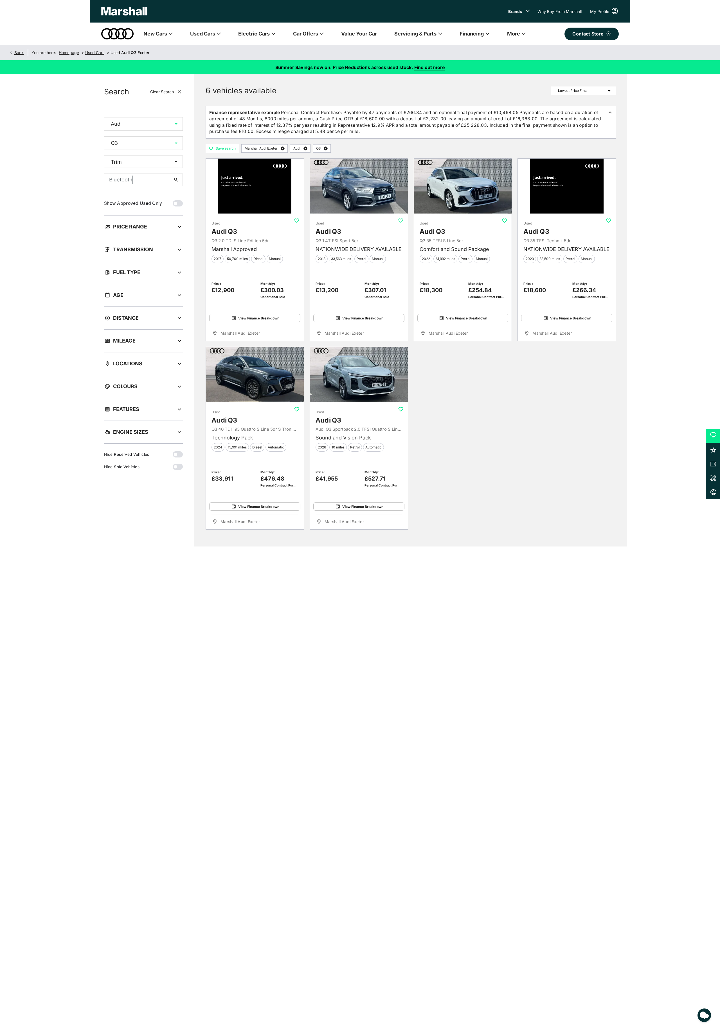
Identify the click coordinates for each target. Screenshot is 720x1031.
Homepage (69, 52)
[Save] (297, 220)
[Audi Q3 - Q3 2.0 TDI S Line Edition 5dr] (255, 186)
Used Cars (94, 52)
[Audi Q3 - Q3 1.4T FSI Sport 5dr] (359, 186)
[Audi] (117, 33)
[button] (167, 124)
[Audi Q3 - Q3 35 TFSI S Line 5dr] (463, 186)
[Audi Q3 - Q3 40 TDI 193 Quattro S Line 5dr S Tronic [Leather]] (255, 374)
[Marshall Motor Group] (124, 11)
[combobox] (143, 124)
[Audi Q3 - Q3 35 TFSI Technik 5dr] (567, 186)
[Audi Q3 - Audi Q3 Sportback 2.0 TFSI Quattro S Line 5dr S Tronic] (359, 374)
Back (19, 52)
